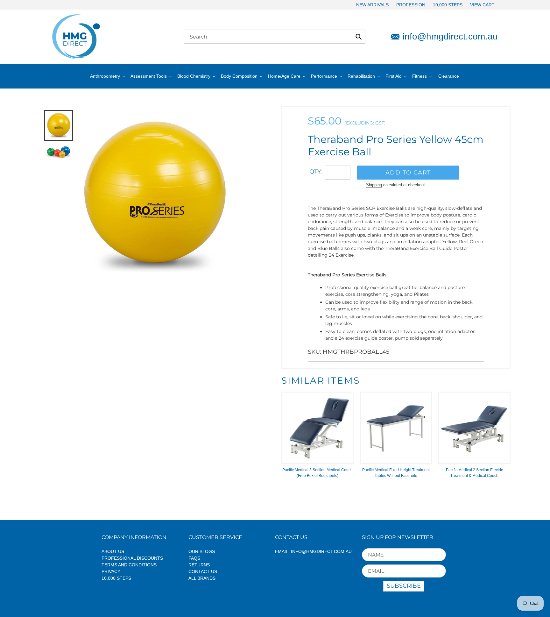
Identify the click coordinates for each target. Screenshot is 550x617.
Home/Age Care (284, 76)
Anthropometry (105, 76)
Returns (199, 564)
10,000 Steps (116, 578)
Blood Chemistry (193, 76)
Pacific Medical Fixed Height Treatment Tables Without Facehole (396, 473)
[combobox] (274, 37)
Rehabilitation (361, 76)
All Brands (201, 578)
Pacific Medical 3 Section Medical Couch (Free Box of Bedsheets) (317, 473)
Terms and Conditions (129, 564)
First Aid (393, 76)
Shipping (374, 184)
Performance (324, 76)
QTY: (315, 171)
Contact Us (202, 571)
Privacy (111, 571)
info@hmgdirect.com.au (450, 36)
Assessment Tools (148, 76)
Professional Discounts (132, 558)
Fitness (419, 76)
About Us (113, 551)
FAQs (194, 558)
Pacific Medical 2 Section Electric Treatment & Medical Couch (474, 473)
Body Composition (239, 76)
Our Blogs (201, 551)
